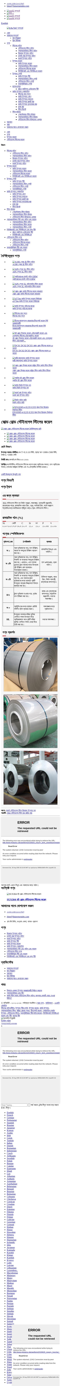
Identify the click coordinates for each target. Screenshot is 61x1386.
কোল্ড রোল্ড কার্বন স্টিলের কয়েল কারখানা (26, 294)
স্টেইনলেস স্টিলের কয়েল (27, 68)
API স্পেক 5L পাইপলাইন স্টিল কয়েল (26, 286)
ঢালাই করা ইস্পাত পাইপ (26, 56)
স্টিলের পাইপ (17, 45)
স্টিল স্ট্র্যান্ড (16, 112)
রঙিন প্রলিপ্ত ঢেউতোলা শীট (28, 89)
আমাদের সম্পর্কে (12, 35)
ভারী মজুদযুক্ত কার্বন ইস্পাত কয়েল (24, 360)
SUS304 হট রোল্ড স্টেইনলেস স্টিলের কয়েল (26, 899)
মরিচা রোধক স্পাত (23, 1010)
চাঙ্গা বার (21, 107)
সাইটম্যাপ (49, 1003)
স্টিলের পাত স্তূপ (24, 94)
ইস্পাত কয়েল (17, 61)
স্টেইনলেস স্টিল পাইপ (26, 48)
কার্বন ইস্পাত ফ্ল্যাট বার (26, 101)
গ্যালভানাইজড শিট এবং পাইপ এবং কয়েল (21, 219)
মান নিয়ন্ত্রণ (16, 38)
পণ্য (8, 43)
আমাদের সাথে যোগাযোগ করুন (17, 127)
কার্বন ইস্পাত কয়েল (25, 63)
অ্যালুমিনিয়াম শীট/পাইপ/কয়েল (31, 1013)
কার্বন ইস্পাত (44, 1008)
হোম (8, 33)
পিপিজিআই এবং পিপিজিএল (22, 234)
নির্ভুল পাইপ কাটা (18, 402)
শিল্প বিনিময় (16, 40)
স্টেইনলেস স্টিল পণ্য (14, 237)
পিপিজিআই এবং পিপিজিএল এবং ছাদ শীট (21, 229)
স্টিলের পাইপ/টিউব (7, 1008)
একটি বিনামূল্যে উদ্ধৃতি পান (11, 474)
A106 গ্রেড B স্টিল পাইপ (22, 264)
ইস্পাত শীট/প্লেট (21, 1008)
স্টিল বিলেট (22, 109)
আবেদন (9, 122)
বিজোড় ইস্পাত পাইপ (25, 53)
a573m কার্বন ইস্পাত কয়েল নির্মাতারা (25, 301)
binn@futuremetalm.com (18, 6)
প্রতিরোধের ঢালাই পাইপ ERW (23, 279)
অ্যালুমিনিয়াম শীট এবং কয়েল (17, 247)
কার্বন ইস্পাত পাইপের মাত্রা (22, 308)
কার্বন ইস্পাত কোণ (24, 96)
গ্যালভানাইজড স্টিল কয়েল (27, 66)
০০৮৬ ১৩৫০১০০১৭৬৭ (15, 3)
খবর (8, 124)
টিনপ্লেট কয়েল (36, 1010)
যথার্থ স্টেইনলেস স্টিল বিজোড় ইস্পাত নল (21, 810)
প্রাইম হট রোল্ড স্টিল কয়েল (22, 380)
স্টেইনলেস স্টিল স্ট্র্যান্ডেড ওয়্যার (30, 119)
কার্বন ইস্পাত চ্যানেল (25, 99)
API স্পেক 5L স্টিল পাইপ (22, 272)
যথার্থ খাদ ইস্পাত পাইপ (20, 395)
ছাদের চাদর (16, 86)
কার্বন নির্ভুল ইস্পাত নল (20, 388)
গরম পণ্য (40, 1003)
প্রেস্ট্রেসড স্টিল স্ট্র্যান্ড (26, 114)
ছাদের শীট (16, 1015)
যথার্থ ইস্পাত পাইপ (25, 58)
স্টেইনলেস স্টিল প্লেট (26, 81)
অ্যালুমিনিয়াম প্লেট (25, 84)
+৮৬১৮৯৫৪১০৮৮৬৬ (9, 1023)
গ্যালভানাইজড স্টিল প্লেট (27, 79)
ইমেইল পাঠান (6, 1021)
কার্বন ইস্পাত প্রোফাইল (20, 91)
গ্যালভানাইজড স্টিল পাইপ (27, 51)
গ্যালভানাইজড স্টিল (8, 1010)
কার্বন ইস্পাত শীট (24, 76)
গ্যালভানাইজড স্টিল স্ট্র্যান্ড (28, 117)
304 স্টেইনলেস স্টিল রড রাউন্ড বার (19, 813)
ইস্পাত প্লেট (17, 73)
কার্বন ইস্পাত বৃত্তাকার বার (27, 104)
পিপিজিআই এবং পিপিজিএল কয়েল (30, 71)
